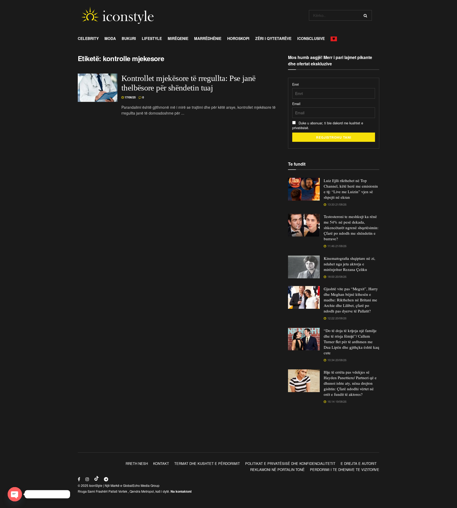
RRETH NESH (137, 463)
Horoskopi (238, 38)
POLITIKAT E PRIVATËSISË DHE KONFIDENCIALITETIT (290, 463)
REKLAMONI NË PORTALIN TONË (277, 469)
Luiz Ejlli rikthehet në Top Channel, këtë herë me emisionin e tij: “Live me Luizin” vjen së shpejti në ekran (351, 189)
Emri (295, 84)
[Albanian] (335, 38)
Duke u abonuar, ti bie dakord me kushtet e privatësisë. (327, 125)
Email (296, 103)
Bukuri (129, 38)
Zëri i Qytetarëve (273, 38)
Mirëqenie (178, 38)
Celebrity (88, 38)
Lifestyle (152, 38)
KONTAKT (161, 463)
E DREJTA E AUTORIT (359, 463)
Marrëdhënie (207, 38)
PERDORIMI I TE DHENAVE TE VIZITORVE (344, 469)
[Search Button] (366, 15)
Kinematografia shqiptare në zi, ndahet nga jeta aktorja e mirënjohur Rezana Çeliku (349, 264)
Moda (110, 38)
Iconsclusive (311, 38)
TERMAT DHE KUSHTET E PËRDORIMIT (207, 463)
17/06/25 (130, 97)
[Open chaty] (15, 494)
